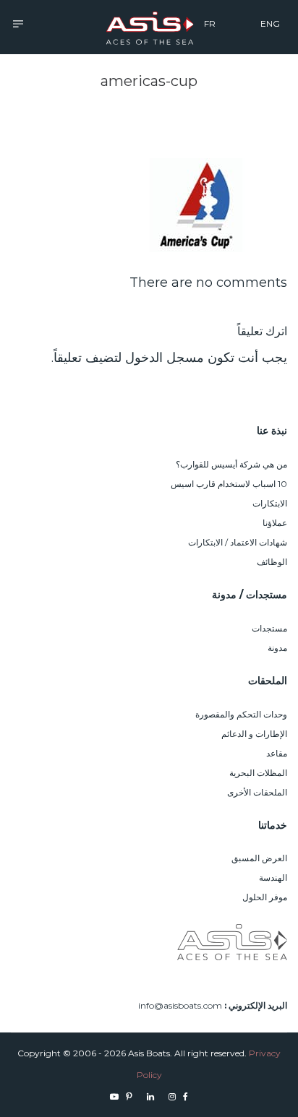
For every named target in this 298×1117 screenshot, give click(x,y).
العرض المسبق (259, 858)
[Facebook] (185, 1096)
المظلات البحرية (258, 772)
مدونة (277, 647)
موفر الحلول (264, 897)
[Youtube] (114, 1096)
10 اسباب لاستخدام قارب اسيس (229, 483)
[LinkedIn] (150, 1096)
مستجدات (269, 628)
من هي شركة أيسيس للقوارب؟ (231, 464)
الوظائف (272, 561)
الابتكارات (269, 503)
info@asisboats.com (180, 1005)
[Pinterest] (129, 1096)
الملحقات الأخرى (257, 792)
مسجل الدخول (164, 358)
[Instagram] (172, 1096)
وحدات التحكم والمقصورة (241, 714)
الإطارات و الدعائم (254, 733)
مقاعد (276, 753)
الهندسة (273, 877)
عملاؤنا (275, 522)
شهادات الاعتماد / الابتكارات (237, 542)
